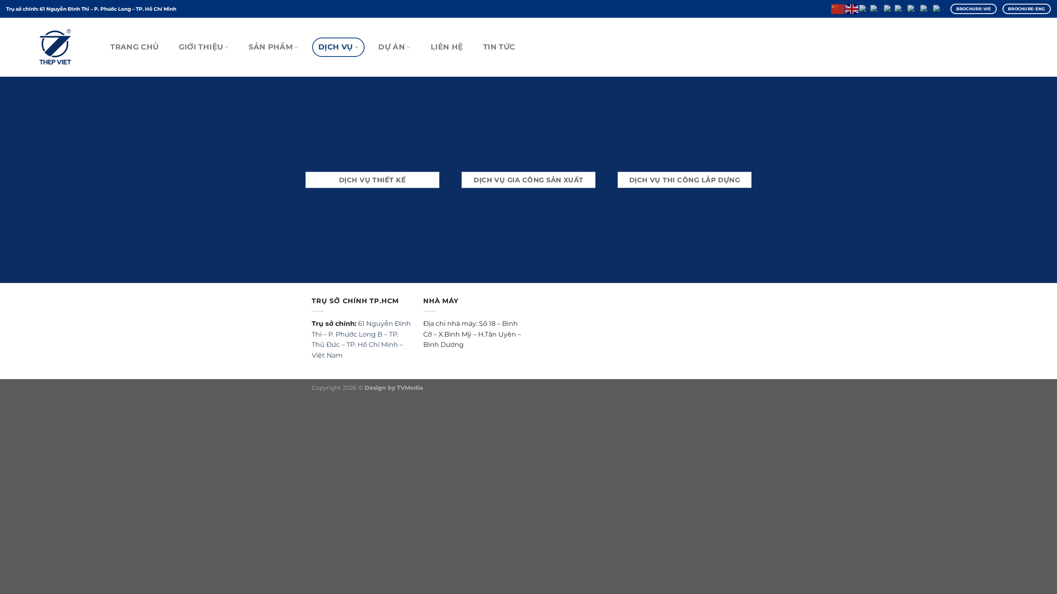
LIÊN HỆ (447, 46)
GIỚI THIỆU (201, 46)
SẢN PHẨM (271, 46)
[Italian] (889, 8)
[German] (877, 8)
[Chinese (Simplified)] (838, 8)
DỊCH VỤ (335, 46)
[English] (852, 8)
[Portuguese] (901, 8)
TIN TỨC (499, 46)
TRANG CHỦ (134, 46)
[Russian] (914, 8)
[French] (864, 8)
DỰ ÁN (391, 46)
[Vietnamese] (939, 8)
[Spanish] (926, 8)
